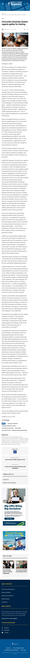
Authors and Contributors (9, 482)
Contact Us (6, 479)
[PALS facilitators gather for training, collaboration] (8, 564)
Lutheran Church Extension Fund (19, 430)
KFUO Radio (23, 650)
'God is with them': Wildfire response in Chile (15, 459)
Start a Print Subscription (8, 589)
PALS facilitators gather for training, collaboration (7, 571)
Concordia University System (9, 425)
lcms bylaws (18, 428)
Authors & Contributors (8, 595)
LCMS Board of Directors (8, 428)
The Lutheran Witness (18, 648)
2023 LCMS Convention (13, 423)
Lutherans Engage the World (11, 650)
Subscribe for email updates (9, 618)
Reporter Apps (5, 599)
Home (3, 13)
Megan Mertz (7, 29)
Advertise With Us (6, 592)
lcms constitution (6, 430)
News (3, 18)
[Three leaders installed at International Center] (21, 564)
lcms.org (8, 648)
